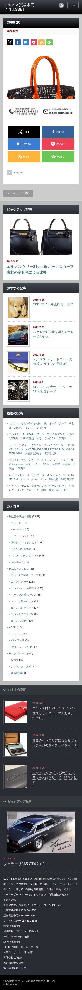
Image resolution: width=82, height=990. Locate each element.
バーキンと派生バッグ (23, 594)
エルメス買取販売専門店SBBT (35, 981)
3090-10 (18, 172)
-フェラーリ (17, 640)
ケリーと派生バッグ (22, 601)
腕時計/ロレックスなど (24, 542)
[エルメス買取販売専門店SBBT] (19, 7)
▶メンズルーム (17, 653)
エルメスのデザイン (22, 614)
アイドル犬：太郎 (21, 666)
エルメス (16, 523)
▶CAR (12, 627)
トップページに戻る (18, 193)
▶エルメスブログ (19, 568)
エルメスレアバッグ (22, 607)
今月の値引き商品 (21, 549)
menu (73, 5)
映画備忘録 (17, 673)
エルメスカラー (19, 581)
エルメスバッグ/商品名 (24, 588)
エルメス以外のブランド (24, 555)
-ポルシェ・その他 (21, 647)
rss (61, 5)
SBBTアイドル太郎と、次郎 (53, 304)
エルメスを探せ (19, 620)
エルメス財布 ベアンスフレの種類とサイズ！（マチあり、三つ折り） (54, 713)
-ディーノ (16, 634)
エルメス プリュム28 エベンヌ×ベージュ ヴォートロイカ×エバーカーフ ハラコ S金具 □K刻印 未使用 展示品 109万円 (42, 464)
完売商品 (16, 562)
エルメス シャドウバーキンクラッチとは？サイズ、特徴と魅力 (54, 777)
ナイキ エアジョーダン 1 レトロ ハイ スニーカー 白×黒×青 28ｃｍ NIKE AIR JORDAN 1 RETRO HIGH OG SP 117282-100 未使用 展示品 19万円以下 (43, 449)
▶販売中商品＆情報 (20, 516)
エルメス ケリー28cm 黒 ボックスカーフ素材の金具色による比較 (40, 269)
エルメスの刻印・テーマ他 (26, 575)
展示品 (14, 659)
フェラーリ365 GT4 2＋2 (23, 864)
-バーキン (18, 529)
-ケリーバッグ (21, 536)
